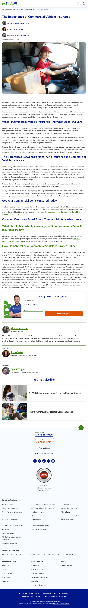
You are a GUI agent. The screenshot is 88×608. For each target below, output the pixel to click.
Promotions (6, 577)
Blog (62, 561)
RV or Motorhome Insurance (12, 512)
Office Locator (66, 566)
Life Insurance (66, 504)
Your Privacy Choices (56, 596)
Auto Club (5, 529)
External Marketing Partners (30, 596)
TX (63, 554)
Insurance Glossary (38, 585)
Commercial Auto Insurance (12, 525)
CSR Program (7, 573)
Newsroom (6, 581)
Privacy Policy (34, 593)
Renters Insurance (37, 512)
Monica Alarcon (21, 23)
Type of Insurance (29, 300)
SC (53, 554)
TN (58, 554)
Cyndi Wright (21, 35)
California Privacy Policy (61, 593)
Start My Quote (64, 313)
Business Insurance (67, 520)
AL (3, 554)
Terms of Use (22, 593)
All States (69, 554)
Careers (5, 569)
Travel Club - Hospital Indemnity (72, 516)
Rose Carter (18, 29)
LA (34, 554)
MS (39, 554)
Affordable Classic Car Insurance (43, 508)
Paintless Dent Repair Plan (40, 525)
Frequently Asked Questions (41, 577)
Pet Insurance (36, 520)
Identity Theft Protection (11, 543)
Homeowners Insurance (39, 516)
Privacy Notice (46, 593)
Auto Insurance (7, 504)
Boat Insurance (7, 516)
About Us (5, 566)
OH (44, 554)
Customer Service (37, 569)
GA (21, 554)
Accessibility (35, 581)
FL (17, 554)
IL (26, 554)
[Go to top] (81, 427)
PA (49, 554)
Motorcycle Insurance (10, 508)
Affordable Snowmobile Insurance (43, 504)
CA (12, 554)
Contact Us (35, 566)
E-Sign (44, 596)
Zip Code (26, 310)
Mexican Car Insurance (69, 508)
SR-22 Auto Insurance (10, 520)
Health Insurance (8, 533)
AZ (8, 554)
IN (30, 554)
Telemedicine (65, 512)
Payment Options (37, 573)
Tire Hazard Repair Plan (39, 529)
